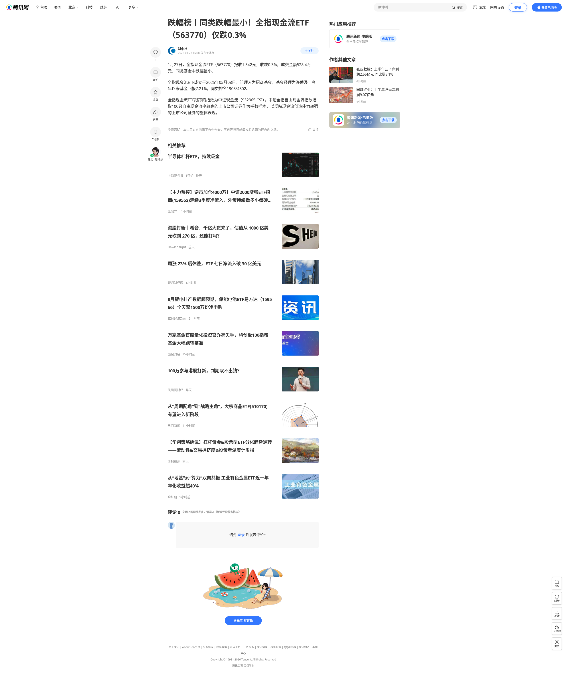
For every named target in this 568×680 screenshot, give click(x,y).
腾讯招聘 (262, 647)
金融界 (172, 211)
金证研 (172, 497)
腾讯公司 (237, 666)
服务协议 (208, 647)
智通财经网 (175, 282)
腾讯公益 (275, 647)
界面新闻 (174, 425)
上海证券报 (175, 175)
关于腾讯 (174, 647)
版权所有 (249, 666)
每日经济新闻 (177, 318)
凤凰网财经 (175, 389)
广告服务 (248, 647)
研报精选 (174, 461)
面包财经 (174, 354)
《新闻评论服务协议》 (227, 512)
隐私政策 (221, 647)
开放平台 (235, 647)
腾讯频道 (304, 647)
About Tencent (191, 647)
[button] (388, 38)
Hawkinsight (177, 247)
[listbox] (243, 321)
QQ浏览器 (290, 647)
